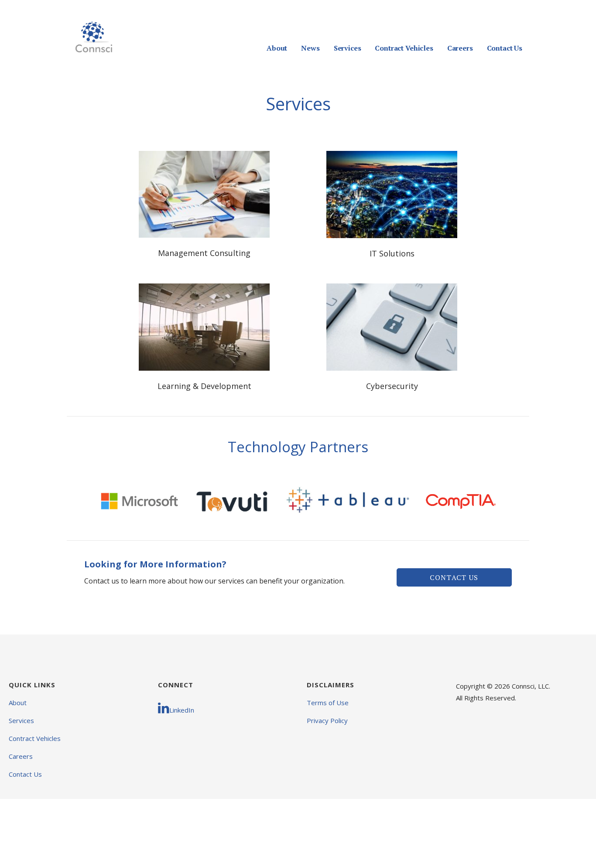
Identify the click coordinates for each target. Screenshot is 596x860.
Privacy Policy (327, 720)
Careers (460, 48)
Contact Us (504, 48)
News (310, 48)
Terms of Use (328, 702)
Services (347, 48)
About (277, 48)
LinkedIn (181, 710)
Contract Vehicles (404, 48)
